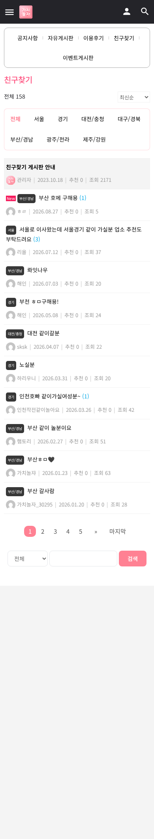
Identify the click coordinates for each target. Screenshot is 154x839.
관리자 (23, 179)
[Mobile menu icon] (9, 11)
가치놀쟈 (25, 472)
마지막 (117, 531)
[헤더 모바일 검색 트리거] (145, 11)
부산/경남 (21, 139)
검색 (133, 558)
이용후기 (93, 38)
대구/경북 (129, 119)
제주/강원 (94, 139)
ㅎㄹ (20, 211)
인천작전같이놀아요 (37, 409)
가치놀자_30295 (34, 504)
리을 (20, 252)
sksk (21, 346)
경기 (63, 119)
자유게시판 (60, 38)
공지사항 (27, 38)
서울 (39, 119)
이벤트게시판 (78, 58)
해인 (20, 283)
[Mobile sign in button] (127, 11)
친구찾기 (124, 38)
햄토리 (23, 441)
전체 (15, 119)
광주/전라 (58, 139)
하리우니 (25, 378)
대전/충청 (92, 119)
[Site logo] (27, 12)
